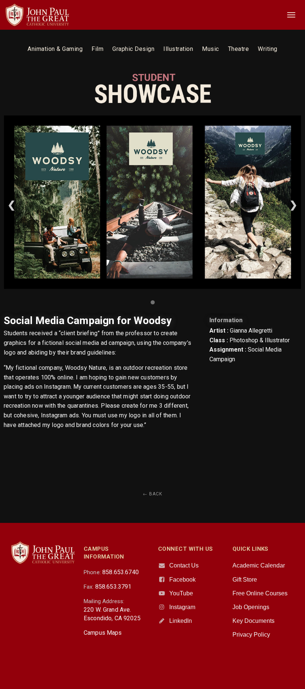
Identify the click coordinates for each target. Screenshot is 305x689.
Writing (267, 48)
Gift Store (244, 579)
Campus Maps (103, 632)
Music (210, 48)
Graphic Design (133, 48)
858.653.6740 (120, 572)
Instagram (182, 607)
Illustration (178, 48)
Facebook (182, 579)
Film (97, 48)
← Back (152, 493)
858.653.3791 (113, 586)
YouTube (181, 593)
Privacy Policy (251, 634)
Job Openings (250, 607)
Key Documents (253, 621)
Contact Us (184, 565)
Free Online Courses (260, 593)
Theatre (238, 48)
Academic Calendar (258, 565)
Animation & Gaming (55, 48)
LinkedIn (180, 621)
